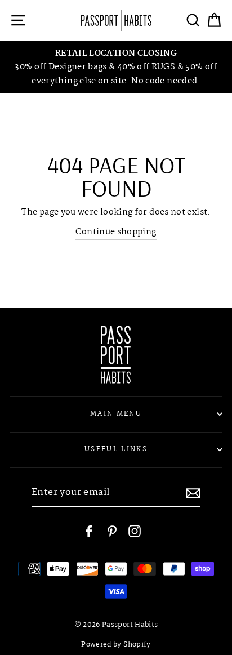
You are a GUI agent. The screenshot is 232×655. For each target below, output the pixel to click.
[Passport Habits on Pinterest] (112, 531)
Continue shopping (115, 232)
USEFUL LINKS (116, 449)
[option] (116, 67)
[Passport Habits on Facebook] (89, 531)
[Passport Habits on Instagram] (134, 531)
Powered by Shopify (116, 644)
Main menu (116, 413)
